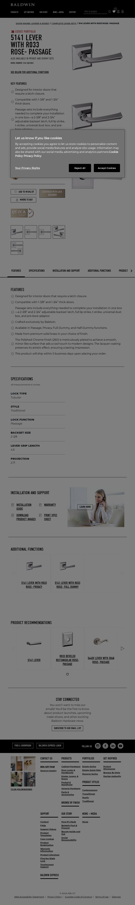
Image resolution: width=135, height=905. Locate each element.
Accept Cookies (107, 168)
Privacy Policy (32, 155)
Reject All (80, 168)
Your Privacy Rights (27, 168)
